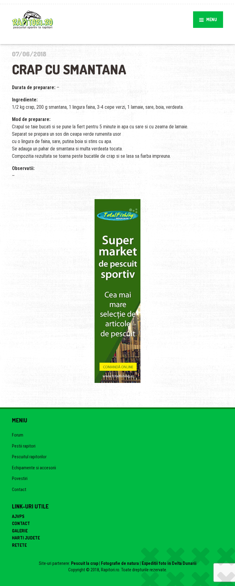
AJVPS (18, 516)
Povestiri (20, 478)
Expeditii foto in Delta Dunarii (169, 563)
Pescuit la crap (84, 563)
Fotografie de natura (120, 563)
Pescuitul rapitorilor (29, 456)
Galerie (20, 530)
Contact (19, 489)
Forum (17, 435)
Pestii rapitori (23, 446)
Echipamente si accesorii (34, 467)
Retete (19, 545)
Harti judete (26, 537)
